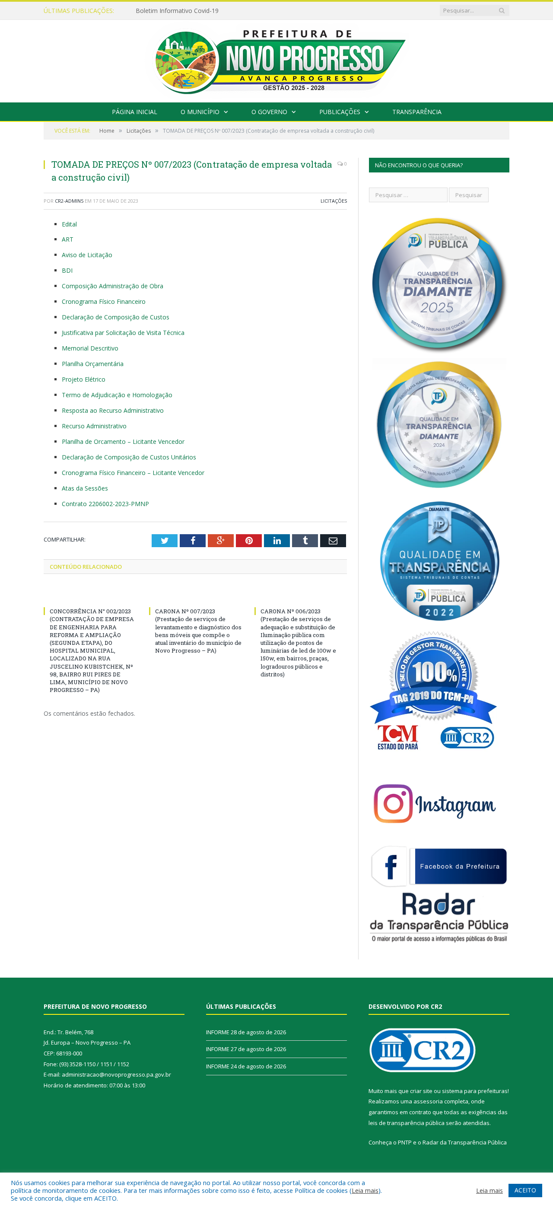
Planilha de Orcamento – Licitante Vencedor (123, 441)
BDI (67, 270)
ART (67, 239)
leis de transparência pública (407, 1123)
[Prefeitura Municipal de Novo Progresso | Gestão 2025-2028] (276, 59)
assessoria (428, 1101)
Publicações (339, 112)
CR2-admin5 (69, 201)
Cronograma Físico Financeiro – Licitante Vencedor (133, 473)
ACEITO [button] (525, 1190)
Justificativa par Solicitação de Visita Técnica (123, 332)
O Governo (269, 112)
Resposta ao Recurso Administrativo (113, 410)
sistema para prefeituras (475, 1091)
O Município (200, 112)
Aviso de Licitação (87, 255)
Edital (69, 224)
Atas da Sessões (85, 488)
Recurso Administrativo (94, 426)
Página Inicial (134, 112)
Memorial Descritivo (90, 348)
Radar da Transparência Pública (465, 1142)
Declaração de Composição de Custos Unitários (129, 457)
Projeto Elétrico (83, 379)
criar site (421, 1091)
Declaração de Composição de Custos (115, 317)
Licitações (334, 201)
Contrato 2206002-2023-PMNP (105, 504)
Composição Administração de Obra (112, 286)
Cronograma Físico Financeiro (104, 301)
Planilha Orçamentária (93, 364)
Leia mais (365, 1190)
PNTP (405, 1142)
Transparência (417, 112)
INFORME (149, 11)
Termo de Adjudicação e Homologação (117, 395)
